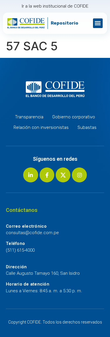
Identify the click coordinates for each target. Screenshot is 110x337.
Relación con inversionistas (41, 127)
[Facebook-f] (47, 174)
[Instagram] (79, 174)
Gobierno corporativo (73, 117)
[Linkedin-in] (30, 174)
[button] (98, 23)
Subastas (87, 127)
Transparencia (29, 117)
